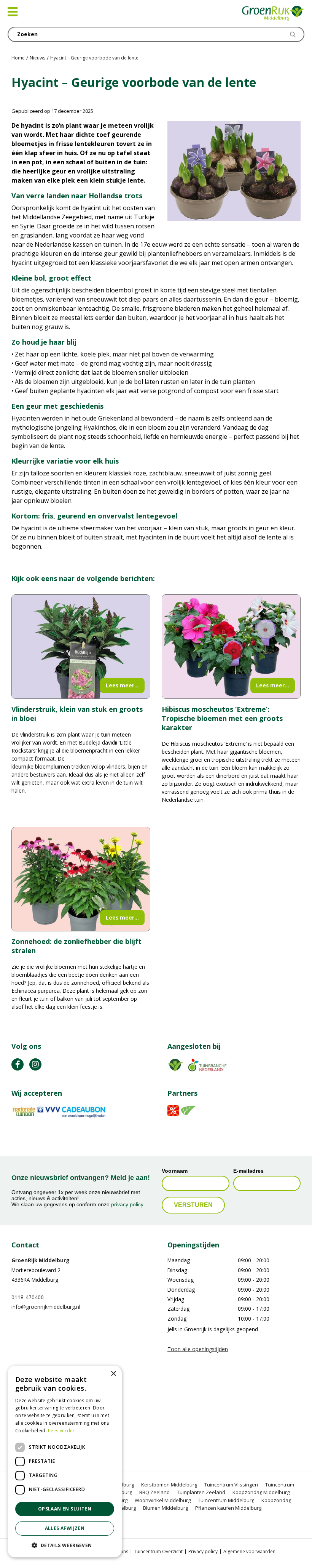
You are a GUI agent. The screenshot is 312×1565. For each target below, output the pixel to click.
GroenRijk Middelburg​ (40, 1260)
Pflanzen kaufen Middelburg (228, 1508)
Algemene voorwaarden (249, 1552)
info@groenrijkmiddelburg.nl (45, 1307)
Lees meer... (122, 685)
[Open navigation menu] (13, 11)
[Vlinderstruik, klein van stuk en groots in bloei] (81, 646)
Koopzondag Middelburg (261, 1492)
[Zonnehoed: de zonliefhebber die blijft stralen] (81, 879)
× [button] (113, 1374)
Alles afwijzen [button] (65, 1528)
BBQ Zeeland (154, 1492)
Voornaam (175, 1171)
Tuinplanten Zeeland (201, 1492)
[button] (64, 1545)
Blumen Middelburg (165, 1508)
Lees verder (61, 1430)
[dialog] (65, 1461)
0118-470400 (27, 1297)
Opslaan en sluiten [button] (64, 1509)
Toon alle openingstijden (197, 1349)
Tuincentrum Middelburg (226, 1500)
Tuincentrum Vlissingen (231, 1484)
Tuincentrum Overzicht (158, 1552)
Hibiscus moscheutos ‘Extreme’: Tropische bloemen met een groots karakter (222, 718)
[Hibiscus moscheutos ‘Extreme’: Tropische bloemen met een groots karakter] (231, 646)
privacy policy (127, 1205)
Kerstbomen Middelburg (169, 1484)
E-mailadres (248, 1171)
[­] (17, 1064)
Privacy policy (203, 1552)
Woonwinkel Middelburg (163, 1500)
